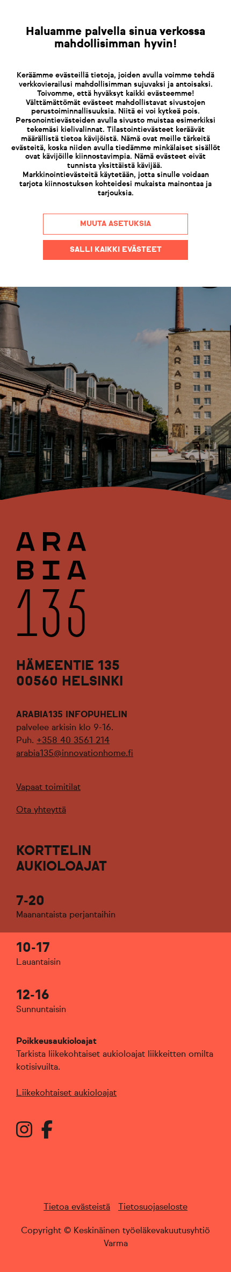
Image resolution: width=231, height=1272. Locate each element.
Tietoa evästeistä (77, 1207)
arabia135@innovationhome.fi (74, 754)
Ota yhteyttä (41, 810)
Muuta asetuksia (115, 224)
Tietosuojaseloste (152, 1207)
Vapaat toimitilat (48, 787)
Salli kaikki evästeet (116, 249)
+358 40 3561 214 (73, 741)
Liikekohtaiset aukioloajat (66, 1093)
